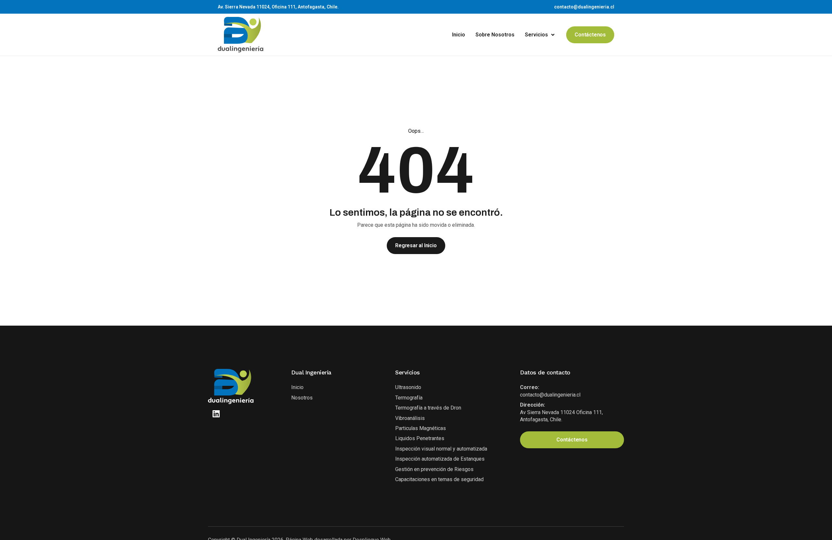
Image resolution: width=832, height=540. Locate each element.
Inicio (458, 35)
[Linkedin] (216, 414)
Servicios (536, 35)
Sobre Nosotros (494, 35)
